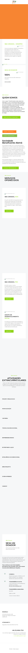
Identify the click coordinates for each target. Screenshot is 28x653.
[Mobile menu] (26, 2)
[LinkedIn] (14, 651)
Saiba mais (7, 59)
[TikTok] (17, 651)
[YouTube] (12, 651)
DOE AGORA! (8, 81)
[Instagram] (16, 651)
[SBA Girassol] (14, 2)
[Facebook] (10, 651)
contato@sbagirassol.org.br (20, 635)
